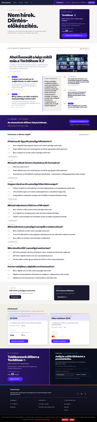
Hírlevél (66, 410)
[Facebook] (77, 393)
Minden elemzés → (84, 134)
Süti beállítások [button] (56, 419)
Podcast (21, 2)
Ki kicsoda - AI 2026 (43, 404)
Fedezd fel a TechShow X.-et (79, 121)
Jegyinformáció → (15, 379)
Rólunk (26, 2)
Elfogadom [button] (65, 419)
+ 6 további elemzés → (13, 177)
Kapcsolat (66, 407)
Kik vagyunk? (67, 404)
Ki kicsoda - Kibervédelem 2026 (46, 407)
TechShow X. (15, 404)
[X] (85, 393)
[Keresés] (31, 2)
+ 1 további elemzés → (13, 199)
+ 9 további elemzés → (13, 156)
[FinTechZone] (33, 389)
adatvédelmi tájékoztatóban (42, 419)
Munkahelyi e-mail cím (61, 371)
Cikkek (15, 2)
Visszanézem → (15, 297)
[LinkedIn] (81, 393)
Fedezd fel (91, 2)
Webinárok (12, 407)
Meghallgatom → (62, 297)
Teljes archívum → (84, 48)
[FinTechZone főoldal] (6, 2)
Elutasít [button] (72, 419)
